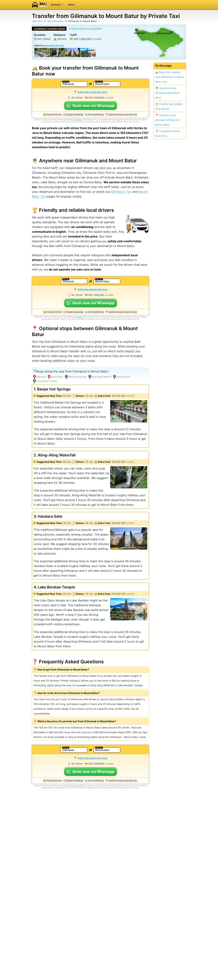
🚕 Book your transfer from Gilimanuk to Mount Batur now (169, 77)
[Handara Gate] (72, 52)
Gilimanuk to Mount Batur (49, 28)
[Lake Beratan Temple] (88, 52)
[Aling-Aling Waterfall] (57, 52)
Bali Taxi (37, 21)
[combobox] (74, 84)
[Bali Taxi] (40, 5)
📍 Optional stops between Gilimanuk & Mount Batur (167, 120)
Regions (56, 4)
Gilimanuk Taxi (121, 192)
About (71, 4)
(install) (79, 119)
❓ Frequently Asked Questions (167, 133)
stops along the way (53, 45)
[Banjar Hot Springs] (42, 52)
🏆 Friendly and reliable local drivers (169, 106)
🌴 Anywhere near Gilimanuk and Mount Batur (167, 93)
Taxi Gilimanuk (55, 21)
